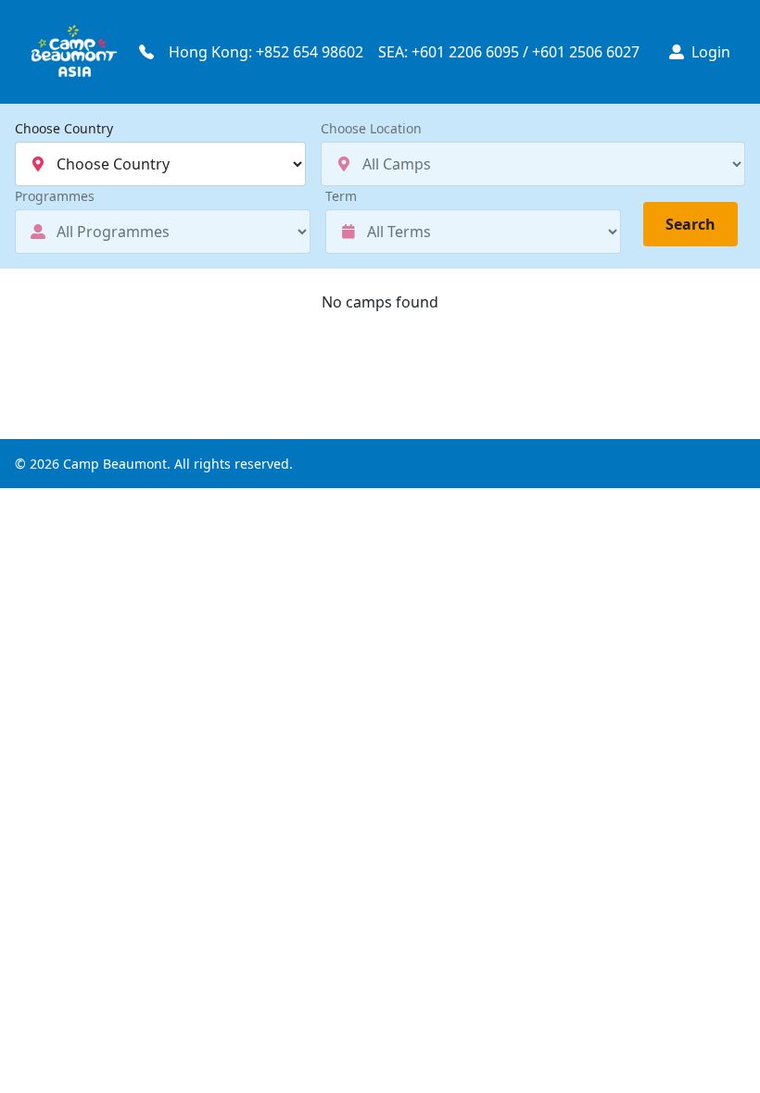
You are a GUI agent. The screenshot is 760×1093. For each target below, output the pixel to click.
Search (690, 224)
